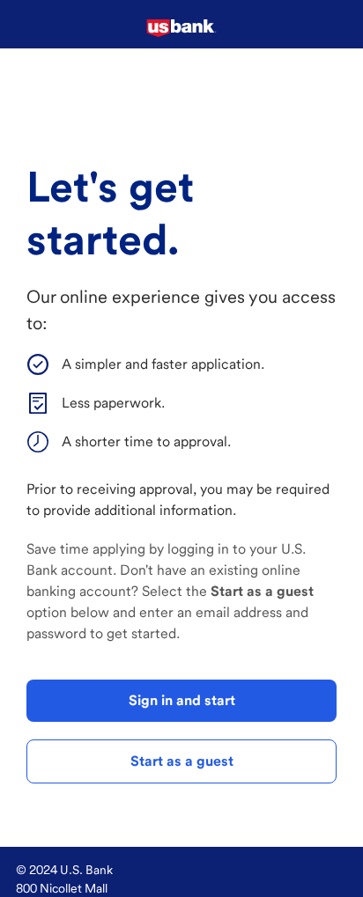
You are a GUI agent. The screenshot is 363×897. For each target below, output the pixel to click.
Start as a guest (181, 761)
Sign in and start (182, 700)
